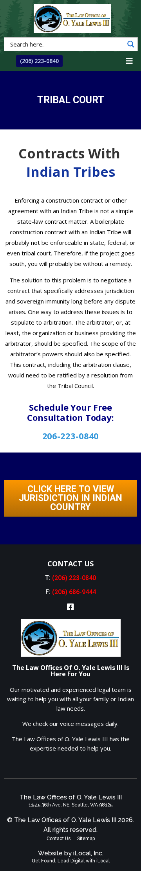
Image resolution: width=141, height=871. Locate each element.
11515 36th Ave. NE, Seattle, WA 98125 (70, 805)
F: (70, 592)
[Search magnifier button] (130, 44)
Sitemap (86, 838)
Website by (70, 853)
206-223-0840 (70, 436)
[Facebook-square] (70, 607)
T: (70, 578)
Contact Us (59, 838)
